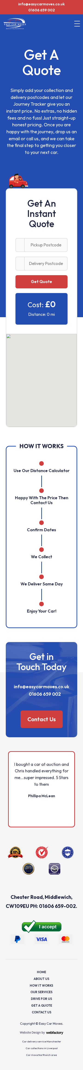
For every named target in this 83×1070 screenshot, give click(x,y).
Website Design (30, 1032)
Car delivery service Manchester (41, 1041)
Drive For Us (41, 999)
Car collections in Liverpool (42, 1048)
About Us (41, 979)
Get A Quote (41, 1005)
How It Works (41, 985)
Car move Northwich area (41, 1055)
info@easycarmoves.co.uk (41, 4)
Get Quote (41, 281)
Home (41, 972)
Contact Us (41, 719)
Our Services (41, 992)
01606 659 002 (41, 10)
